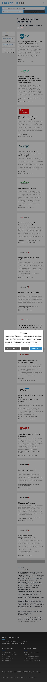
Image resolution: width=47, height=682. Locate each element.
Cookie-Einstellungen (12, 348)
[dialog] (23, 341)
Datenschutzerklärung (34, 344)
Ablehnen (25, 348)
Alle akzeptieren (36, 348)
